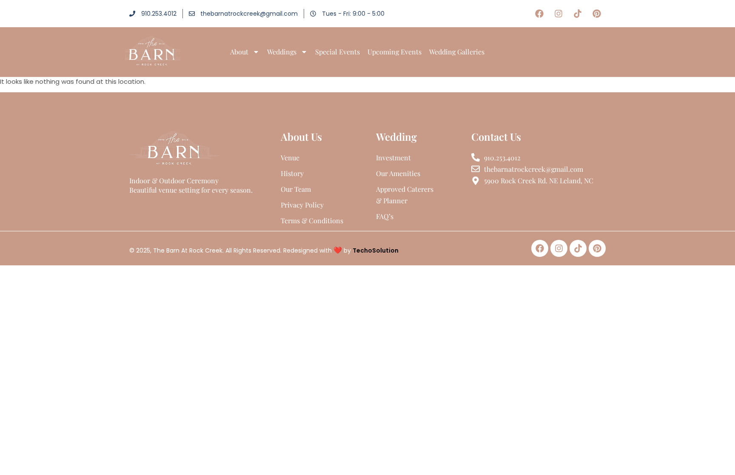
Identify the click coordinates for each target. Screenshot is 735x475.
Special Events (337, 51)
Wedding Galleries (456, 51)
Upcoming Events (395, 51)
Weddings (281, 51)
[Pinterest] (596, 13)
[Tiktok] (577, 13)
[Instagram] (558, 13)
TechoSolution (376, 250)
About (239, 51)
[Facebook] (539, 13)
